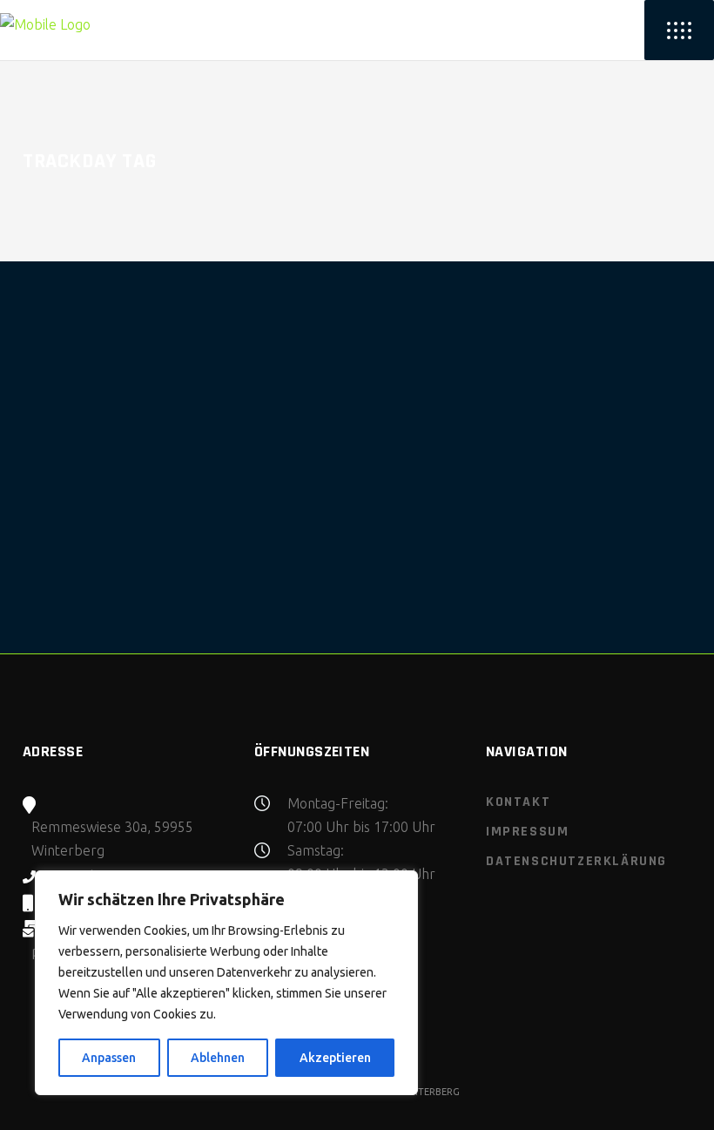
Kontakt (518, 802)
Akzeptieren (335, 1058)
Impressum (527, 831)
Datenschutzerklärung (576, 861)
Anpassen (109, 1058)
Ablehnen (218, 1058)
